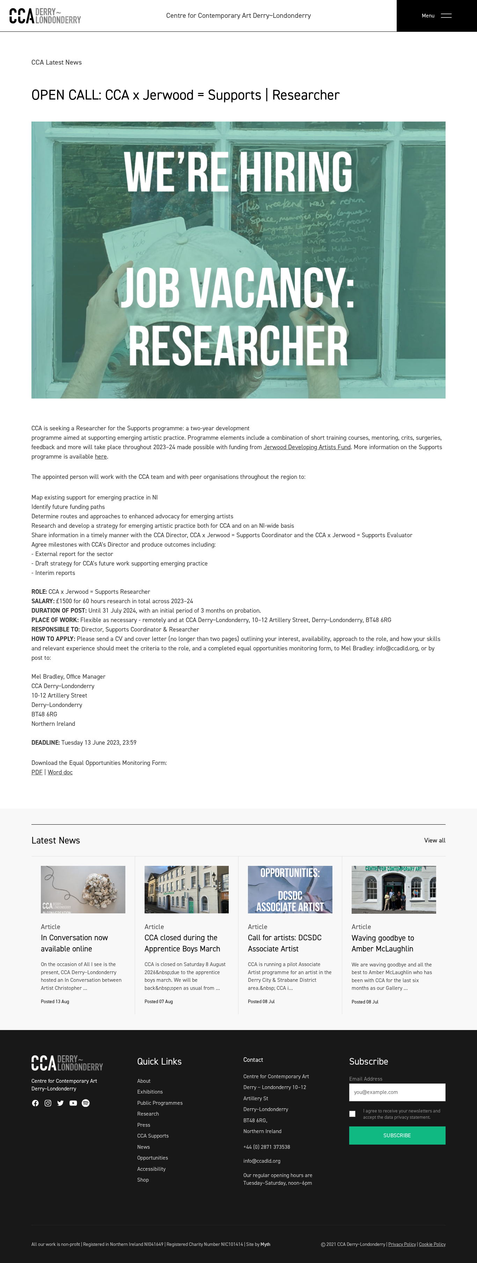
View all (435, 840)
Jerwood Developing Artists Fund (307, 447)
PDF (37, 772)
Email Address (365, 1078)
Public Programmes (160, 1103)
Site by (258, 1244)
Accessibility (151, 1169)
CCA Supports (153, 1135)
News (143, 1147)
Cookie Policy (432, 1244)
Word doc (60, 772)
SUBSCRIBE (397, 1135)
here (101, 456)
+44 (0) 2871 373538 (266, 1147)
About (144, 1081)
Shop (143, 1179)
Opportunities (152, 1157)
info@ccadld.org (261, 1161)
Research (148, 1113)
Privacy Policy (402, 1244)
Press (143, 1125)
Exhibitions (150, 1091)
